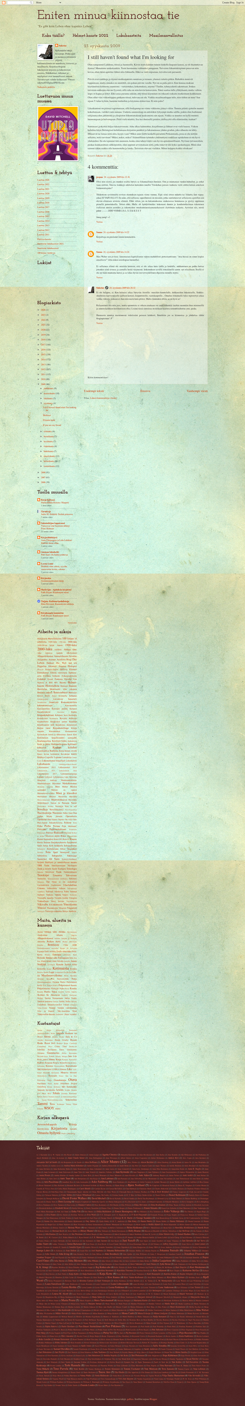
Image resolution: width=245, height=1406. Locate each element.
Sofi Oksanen (65, 1359)
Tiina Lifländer (122, 1365)
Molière (79, 1316)
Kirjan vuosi (43, 728)
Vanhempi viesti (197, 391)
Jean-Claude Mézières (117, 1244)
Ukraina (74, 1001)
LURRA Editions (59, 1069)
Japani (74, 961)
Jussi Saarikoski (121, 1264)
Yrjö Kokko (48, 1385)
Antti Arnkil (188, 1175)
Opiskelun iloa (44, 819)
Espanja (40, 951)
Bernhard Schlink (89, 1185)
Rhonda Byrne (118, 1339)
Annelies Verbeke (105, 1172)
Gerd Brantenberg (162, 1218)
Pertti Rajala (144, 1329)
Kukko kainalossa (69, 741)
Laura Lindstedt (101, 1284)
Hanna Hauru (146, 1221)
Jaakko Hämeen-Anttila (145, 1237)
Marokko (73, 975)
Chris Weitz (111, 1192)
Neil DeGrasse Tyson (93, 1320)
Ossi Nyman (164, 1323)
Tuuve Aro (104, 1372)
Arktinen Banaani (64, 1033)
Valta (66, 891)
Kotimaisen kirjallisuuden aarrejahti (57, 737)
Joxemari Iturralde (192, 1257)
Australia (41, 941)
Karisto (40, 1062)
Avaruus (52, 659)
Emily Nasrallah (92, 1208)
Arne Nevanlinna (166, 1178)
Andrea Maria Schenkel (73, 1165)
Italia (54, 961)
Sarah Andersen (150, 1349)
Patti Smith (145, 1326)
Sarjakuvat (72, 842)
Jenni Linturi (200, 1244)
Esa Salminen (155, 1211)
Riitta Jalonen (61, 1342)
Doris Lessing (64, 1201)
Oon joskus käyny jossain (57, 814)
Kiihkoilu (73, 718)
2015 (43, 354)
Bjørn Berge (120, 1185)
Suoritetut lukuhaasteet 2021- (50, 243)
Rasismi (67, 832)
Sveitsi (40, 998)
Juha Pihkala (92, 1260)
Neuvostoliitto (63, 978)
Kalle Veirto (132, 1267)
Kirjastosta (59, 1128)
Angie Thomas (160, 1165)
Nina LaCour (64, 1323)
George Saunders (144, 1217)
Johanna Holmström (116, 1250)
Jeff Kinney (155, 1244)
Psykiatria (73, 829)
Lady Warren (181, 1280)
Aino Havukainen (145, 1154)
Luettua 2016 (43, 211)
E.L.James (142, 1201)
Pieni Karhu (53, 1083)
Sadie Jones (86, 1345)
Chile (65, 945)
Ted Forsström (192, 1362)
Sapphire (137, 1349)
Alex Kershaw (200, 1158)
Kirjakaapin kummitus (52, 612)
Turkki (62, 1001)
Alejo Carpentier (141, 1158)
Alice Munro (109, 1161)
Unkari (66, 1004)
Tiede (59, 871)
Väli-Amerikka (63, 1011)
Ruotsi (47, 991)
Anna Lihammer (96, 1169)
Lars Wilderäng (195, 1280)
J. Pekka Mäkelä (67, 1237)
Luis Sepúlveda (139, 1294)
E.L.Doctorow (130, 1201)
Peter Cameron (172, 1329)
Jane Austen (101, 1240)
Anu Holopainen (80, 1178)
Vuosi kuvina (57, 901)
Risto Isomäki (76, 1342)
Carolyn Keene (100, 1188)
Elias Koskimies (101, 1205)
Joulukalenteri (42, 699)
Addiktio (58, 649)
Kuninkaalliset (43, 750)
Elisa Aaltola (186, 1205)
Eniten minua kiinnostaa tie (108, 15)
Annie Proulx (44, 1175)
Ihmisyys (73, 692)
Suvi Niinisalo (52, 1362)
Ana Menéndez (200, 1162)
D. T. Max (130, 1195)
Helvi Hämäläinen (153, 1227)
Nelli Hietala (110, 1320)
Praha (62, 988)
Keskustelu (54, 718)
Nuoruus (57, 812)
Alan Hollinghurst (95, 1158)
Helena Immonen (199, 1224)
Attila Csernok (145, 1182)
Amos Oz (187, 1162)
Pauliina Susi (201, 1326)
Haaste (63, 682)
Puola (67, 988)
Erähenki (56, 675)
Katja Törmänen (138, 1274)
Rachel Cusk (82, 1336)
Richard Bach (145, 1339)
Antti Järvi (53, 1178)
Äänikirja (72, 911)
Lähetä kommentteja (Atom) (103, 398)
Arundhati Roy (67, 1182)
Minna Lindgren (161, 1313)
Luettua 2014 (43, 220)
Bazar (47, 1043)
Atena (47, 1036)
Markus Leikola (74, 1307)
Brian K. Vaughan (185, 1185)
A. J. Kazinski (41, 1154)
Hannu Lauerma (194, 1221)
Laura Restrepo (138, 1284)
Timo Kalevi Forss (199, 1365)
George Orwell (106, 1218)
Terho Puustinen (91, 1365)
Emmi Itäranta (151, 1208)
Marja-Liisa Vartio (78, 1303)
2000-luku (44, 648)
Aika (39, 653)
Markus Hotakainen (43, 1307)
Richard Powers (187, 1339)
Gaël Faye (94, 1218)
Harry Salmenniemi (95, 1224)
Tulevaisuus (71, 875)
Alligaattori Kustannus (66, 1030)
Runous (73, 839)
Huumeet (64, 686)
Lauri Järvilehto (195, 1284)
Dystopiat (72, 666)
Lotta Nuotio (201, 1290)
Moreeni (73, 1072)
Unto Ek (175, 1372)
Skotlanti (41, 995)
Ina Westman (77, 1234)
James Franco (44, 1240)
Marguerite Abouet (180, 1297)
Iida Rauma (50, 1234)
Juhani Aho (118, 1261)
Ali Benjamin (66, 1162)
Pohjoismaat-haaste (68, 985)
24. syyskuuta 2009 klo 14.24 (116, 251)
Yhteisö (41, 907)
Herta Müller (72, 1231)
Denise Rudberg (191, 1198)
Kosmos (49, 1065)
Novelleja (42, 809)
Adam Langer (94, 1154)
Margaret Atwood (145, 1297)
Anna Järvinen (44, 1169)
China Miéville (97, 1192)
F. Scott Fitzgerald (139, 1214)
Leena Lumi (47, 563)
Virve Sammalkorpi (108, 1379)
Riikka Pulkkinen (45, 1342)
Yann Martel (138, 1382)
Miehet (65, 786)
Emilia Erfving (77, 1208)
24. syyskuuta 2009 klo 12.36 (117, 177)
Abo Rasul (68, 1154)
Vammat (73, 891)
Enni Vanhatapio (200, 1208)
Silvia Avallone (67, 1355)
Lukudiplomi (71, 760)
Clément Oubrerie (51, 1195)
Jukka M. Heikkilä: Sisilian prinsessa (57, 514)
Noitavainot (41, 806)
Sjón (38, 1359)
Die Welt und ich (66, 662)
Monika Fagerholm (93, 1316)
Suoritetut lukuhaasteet (48, 248)
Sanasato (41, 1090)
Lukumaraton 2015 (46, 770)
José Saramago (138, 1257)
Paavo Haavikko (195, 1323)
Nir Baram (76, 1323)
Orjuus (54, 819)
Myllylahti (52, 1075)
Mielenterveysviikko (46, 793)
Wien (74, 1011)
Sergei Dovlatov (155, 1352)
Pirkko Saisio (41, 1336)
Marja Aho (43, 1303)
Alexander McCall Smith (46, 1162)
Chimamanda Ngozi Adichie (78, 1192)
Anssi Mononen (101, 1175)
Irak (75, 958)
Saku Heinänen (144, 1346)
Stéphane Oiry (109, 1359)
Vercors (128, 1375)
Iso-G (47, 695)
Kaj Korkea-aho (103, 1267)
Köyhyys (41, 757)
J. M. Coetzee (52, 1237)
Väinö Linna (158, 1379)
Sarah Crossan (166, 1349)
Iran (38, 961)
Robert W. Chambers (150, 1342)
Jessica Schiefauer (182, 1247)
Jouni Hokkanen (166, 1257)
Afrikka (61, 931)
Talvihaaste (72, 865)
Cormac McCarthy (102, 1195)
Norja (74, 978)
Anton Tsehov (174, 1175)
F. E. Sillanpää (105, 1214)
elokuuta (48, 431)
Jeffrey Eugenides (170, 1244)
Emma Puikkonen (134, 1208)
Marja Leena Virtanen (59, 1303)
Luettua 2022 (43, 184)
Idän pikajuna (70, 689)
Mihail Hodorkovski (119, 1310)
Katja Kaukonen (89, 1273)
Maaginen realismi (47, 780)
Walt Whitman (200, 1379)
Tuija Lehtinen (199, 1368)
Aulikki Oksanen (160, 1182)
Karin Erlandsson (69, 1270)
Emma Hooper (119, 1208)
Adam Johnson (80, 1154)
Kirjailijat (73, 721)
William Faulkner (56, 1382)
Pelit (75, 822)
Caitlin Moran (200, 1185)
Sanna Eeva (95, 1349)
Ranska (73, 988)
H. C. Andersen (118, 1221)
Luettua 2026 (43, 179)
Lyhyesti (48, 777)
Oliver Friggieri (120, 1323)
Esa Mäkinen (142, 1211)
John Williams (141, 1254)
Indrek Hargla (91, 1234)
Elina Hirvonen (140, 1204)
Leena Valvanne (134, 1287)
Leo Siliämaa (182, 1287)
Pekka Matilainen (74, 1329)
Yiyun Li (180, 1382)
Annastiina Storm (178, 1169)
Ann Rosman (204, 1165)
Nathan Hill (59, 1320)
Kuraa (61, 750)
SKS (63, 1086)
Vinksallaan (42, 901)
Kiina (74, 964)
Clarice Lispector (179, 1192)
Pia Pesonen (131, 1332)
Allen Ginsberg (162, 1162)
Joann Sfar (84, 1250)
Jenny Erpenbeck (122, 1247)
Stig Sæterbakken (94, 1359)
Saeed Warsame (101, 1346)
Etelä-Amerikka (63, 951)
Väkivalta (42, 904)
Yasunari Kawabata (153, 1382)
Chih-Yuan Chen (57, 1192)
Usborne (40, 1108)
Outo (75, 819)
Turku (67, 1001)
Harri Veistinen (79, 1224)
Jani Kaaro (115, 1240)
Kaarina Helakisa (58, 1267)
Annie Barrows (203, 1172)
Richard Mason (172, 1339)
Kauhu (74, 712)
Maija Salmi (97, 1297)
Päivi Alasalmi (67, 1336)
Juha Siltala (106, 1261)
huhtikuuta (49, 451)
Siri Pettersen (137, 1355)
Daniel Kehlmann (177, 1194)
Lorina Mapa (188, 1290)
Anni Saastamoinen (169, 1172)
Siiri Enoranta (53, 1355)
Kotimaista (61, 968)
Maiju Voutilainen (127, 1297)
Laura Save (167, 1284)
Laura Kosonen (86, 1284)
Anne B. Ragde (194, 1168)
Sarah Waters (180, 1349)
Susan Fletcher (192, 1358)
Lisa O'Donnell (123, 1290)
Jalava (45, 1059)
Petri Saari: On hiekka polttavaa (54, 554)
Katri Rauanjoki (153, 1273)
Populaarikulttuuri (58, 829)
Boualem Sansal (168, 1185)
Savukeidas (50, 1090)
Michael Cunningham (82, 1310)
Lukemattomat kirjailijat (53, 760)
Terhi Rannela (72, 1365)
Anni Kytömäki (122, 1172)
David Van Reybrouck (146, 1198)
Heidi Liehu (140, 1224)
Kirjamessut (72, 724)
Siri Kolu (124, 1355)
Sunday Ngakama (176, 1359)
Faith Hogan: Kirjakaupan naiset (55, 592)
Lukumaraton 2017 (47, 773)
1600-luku (52, 641)
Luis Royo (126, 1294)
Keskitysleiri (42, 718)
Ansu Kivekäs (130, 1175)
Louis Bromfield (42, 1294)
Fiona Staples (172, 1214)
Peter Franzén (200, 1329)
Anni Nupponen (139, 1172)
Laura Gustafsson (53, 1283)
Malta (66, 975)
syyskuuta (48, 403)
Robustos (57, 1087)
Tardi (156, 1362)
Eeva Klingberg (203, 1201)
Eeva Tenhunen (44, 1205)
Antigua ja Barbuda (69, 938)
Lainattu (73, 1128)
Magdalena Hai (51, 1297)
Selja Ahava (141, 1352)
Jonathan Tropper (43, 1257)
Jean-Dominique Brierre (138, 1244)
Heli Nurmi (102, 1227)
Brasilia (40, 945)
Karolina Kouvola (143, 1270)
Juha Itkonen (75, 1260)
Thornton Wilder (107, 1365)
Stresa (45, 1096)
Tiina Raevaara (166, 1365)
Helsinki (41, 957)
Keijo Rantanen (203, 1274)
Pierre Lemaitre (159, 1333)
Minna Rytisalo (193, 1313)
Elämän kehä (49, 420)
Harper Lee (52, 1224)
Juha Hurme (59, 1260)
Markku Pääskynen (138, 1303)
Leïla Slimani (53, 1290)
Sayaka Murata (128, 1352)
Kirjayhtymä (65, 1062)
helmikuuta (49, 461)
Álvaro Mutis (103, 1385)
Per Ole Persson (116, 1329)
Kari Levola (40, 1270)
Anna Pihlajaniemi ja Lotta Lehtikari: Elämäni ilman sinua (56, 541)
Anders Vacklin (42, 1165)
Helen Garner (185, 1224)
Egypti (62, 948)
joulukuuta (49, 388)
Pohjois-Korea (52, 985)
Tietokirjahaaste (70, 872)
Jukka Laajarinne (161, 1260)
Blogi (69, 659)
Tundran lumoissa (44, 1001)
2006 (43, 482)
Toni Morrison (150, 1368)
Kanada (59, 964)
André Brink (124, 1165)
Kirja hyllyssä (48, 499)
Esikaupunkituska (69, 675)
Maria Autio (41, 1300)
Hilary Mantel (87, 1230)
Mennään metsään (45, 786)
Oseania (55, 982)
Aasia (40, 931)
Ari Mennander (151, 1178)
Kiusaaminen (54, 731)
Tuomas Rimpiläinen (60, 1372)
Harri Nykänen (64, 1224)
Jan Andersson (73, 1240)
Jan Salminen (88, 1240)
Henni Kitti (167, 1227)
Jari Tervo (201, 1240)
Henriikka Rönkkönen (184, 1227)
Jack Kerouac (187, 1237)
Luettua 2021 (43, 189)
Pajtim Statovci (51, 1326)
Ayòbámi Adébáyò (190, 1182)
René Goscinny (92, 1339)
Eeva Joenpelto (188, 1201)
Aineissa (48, 653)
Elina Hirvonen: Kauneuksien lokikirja (57, 603)
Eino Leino (71, 1205)
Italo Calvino (199, 1234)
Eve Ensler (64, 1214)
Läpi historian (71, 777)
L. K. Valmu (148, 1280)
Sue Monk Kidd (124, 1359)
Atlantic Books (58, 1037)
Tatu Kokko (177, 1362)
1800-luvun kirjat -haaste (50, 645)
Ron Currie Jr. (181, 1342)
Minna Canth (128, 1313)
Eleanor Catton (84, 1204)
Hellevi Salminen (116, 1227)
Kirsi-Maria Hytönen (176, 1277)
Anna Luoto (109, 1169)
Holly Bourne (134, 1230)
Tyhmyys (40, 882)
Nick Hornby (148, 1320)
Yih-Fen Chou (168, 1382)
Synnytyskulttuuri (69, 859)
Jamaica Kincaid (202, 1237)
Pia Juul (120, 1333)
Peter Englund (187, 1329)
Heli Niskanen (89, 1227)
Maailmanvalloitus (166, 36)
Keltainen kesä (61, 715)
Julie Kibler (69, 1264)
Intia (71, 957)
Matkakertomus (69, 783)
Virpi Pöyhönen (92, 1379)
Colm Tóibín (66, 1195)
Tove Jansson (168, 1368)
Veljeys (65, 894)
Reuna (49, 1087)
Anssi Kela (87, 1175)
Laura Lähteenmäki (120, 1283)
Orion (49, 1080)
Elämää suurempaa (58, 672)
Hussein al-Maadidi (152, 1231)
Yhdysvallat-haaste (46, 1014)
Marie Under (156, 1300)
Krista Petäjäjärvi (55, 1280)
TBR (39, 865)
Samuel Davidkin (62, 1348)
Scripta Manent (71, 1090)
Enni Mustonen (185, 1208)
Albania (59, 935)
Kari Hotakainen (198, 1267)
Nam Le (173, 1316)
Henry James (44, 1231)
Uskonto (41, 888)
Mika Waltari (202, 1310)
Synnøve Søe (129, 1362)
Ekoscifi (40, 669)
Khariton (58, 1277)
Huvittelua (42, 689)
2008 (43, 472)
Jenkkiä (41, 964)
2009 (43, 384)
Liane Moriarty (67, 1290)
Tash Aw (164, 1362)
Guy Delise (90, 1221)
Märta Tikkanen (143, 1316)
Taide (46, 865)
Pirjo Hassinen (186, 1332)
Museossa (62, 796)
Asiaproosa (42, 659)
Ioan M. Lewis (150, 1234)
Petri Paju (67, 1333)
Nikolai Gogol (50, 1323)
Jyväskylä (51, 964)
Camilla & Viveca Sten (45, 1188)
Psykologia (41, 833)
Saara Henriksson (43, 1346)
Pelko (40, 826)
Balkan (50, 941)
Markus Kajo (60, 1307)
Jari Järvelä (187, 1240)
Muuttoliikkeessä (59, 799)
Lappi (51, 972)
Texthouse (60, 1104)
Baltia (58, 941)
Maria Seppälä (85, 1300)
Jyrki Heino (165, 1263)
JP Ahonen (129, 1237)
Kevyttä (63, 718)
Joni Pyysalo (59, 1257)
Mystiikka (72, 799)
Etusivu (145, 391)
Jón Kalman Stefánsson (197, 1264)
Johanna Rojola (150, 1250)
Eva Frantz (51, 1214)
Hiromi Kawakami (118, 1231)
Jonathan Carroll (174, 1254)
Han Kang (132, 1221)
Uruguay (73, 1004)
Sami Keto (205, 1346)
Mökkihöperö (43, 803)
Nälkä (65, 813)
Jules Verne (57, 1264)
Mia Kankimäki (64, 1310)
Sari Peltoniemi (45, 1352)
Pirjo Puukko (201, 1333)
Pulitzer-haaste (44, 239)
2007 (43, 477)
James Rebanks (59, 1240)
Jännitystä (53, 702)
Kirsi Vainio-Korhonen (133, 1277)
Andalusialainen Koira (46, 1033)
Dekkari (50, 662)
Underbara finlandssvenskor (49, 1004)
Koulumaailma (44, 740)
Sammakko (72, 1086)
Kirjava (56, 1062)
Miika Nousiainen (136, 1310)
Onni (70, 813)
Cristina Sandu (117, 1195)
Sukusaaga (72, 855)
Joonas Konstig (103, 1257)
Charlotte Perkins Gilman (196, 1188)
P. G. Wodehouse (178, 1323)
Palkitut (67, 822)
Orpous (61, 819)
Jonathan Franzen (194, 1253)
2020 (43, 329)
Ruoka (40, 842)
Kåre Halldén (134, 1280)
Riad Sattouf (132, 1339)
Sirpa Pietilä (185, 1355)
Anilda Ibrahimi (175, 1165)
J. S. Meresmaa (98, 1237)
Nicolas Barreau (162, 1320)
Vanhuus (41, 894)
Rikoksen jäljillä (53, 836)
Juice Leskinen (131, 1261)
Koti (75, 734)
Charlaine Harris (145, 1188)
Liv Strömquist (155, 1290)
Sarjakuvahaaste (58, 842)
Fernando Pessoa (156, 1214)
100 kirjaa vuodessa (46, 252)
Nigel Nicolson (194, 1320)
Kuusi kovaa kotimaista (48, 754)
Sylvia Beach (115, 1362)
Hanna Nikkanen (177, 1221)
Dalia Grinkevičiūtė (144, 1195)
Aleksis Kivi (173, 1157)
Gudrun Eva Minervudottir (54, 1221)
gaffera (130, 1399)
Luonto (40, 776)
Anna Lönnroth (123, 1169)
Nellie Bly (122, 1320)
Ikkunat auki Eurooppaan (57, 957)
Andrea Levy (56, 1165)
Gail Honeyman (52, 1218)
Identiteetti (55, 689)
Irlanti (43, 961)
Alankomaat (42, 935)
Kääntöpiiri (46, 1069)
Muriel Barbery (128, 1316)
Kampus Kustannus (69, 1059)
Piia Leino (172, 1333)
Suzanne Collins (80, 1362)
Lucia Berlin (113, 1294)
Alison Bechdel (147, 1162)
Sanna (99, 232)
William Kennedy (73, 1382)
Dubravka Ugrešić (98, 1201)
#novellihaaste (55, 638)
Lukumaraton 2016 (68, 770)
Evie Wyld (91, 1214)
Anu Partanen (122, 1178)
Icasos (52, 1056)
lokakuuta (48, 398)
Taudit (54, 868)
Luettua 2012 (43, 230)
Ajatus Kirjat (44, 1030)
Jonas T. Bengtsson (157, 1254)
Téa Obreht (119, 1372)
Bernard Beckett (73, 1185)
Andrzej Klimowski (109, 1165)
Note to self (71, 806)
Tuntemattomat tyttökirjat (58, 878)
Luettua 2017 (43, 207)
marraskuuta (50, 393)
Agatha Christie (109, 1154)
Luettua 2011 (43, 234)
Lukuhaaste (43, 764)
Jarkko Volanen (58, 1244)
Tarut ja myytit (44, 868)
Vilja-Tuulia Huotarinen (173, 1375)
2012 (43, 369)
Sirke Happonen (154, 1355)
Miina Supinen (171, 1310)
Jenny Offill (153, 1247)
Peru (44, 985)
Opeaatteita (71, 816)
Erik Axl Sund (62, 1211)
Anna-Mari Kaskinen (160, 1169)
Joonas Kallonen (88, 1257)
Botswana (73, 941)
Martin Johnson (89, 1307)
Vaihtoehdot (52, 888)
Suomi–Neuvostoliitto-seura (52, 1100)
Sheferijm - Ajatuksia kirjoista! (56, 589)
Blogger (153, 1399)
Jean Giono (90, 1244)
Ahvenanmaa (72, 932)
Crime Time (61, 1046)
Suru (57, 859)
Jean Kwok (102, 1244)
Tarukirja (46, 511)
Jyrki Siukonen (179, 1264)
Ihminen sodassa (45, 692)
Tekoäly (40, 872)
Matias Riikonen (136, 1307)
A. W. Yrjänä (55, 1154)
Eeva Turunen (59, 1205)
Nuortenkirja (44, 812)
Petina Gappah (54, 1333)
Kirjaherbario (42, 721)
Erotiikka (47, 675)
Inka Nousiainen (106, 1234)
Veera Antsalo (44, 1375)
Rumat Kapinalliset (45, 839)
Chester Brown (42, 1192)
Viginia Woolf (154, 1375)
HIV (56, 682)
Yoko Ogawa (191, 1382)
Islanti (49, 961)
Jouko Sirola (151, 1257)
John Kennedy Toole (81, 1254)
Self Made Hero (44, 1093)
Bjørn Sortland (136, 1185)
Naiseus (65, 802)
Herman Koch (58, 1230)
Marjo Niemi (110, 1303)
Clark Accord (194, 1192)
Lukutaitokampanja (69, 773)
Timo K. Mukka (182, 1365)
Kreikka (73, 968)
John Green (50, 1254)
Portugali (55, 988)
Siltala (56, 1093)
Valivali (49, 891)
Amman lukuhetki (50, 552)
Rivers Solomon (90, 1342)
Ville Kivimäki (194, 1375)
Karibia (68, 964)
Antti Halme (201, 1175)
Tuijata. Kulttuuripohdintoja (55, 601)
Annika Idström (60, 1175)
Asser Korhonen (118, 1182)
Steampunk (64, 852)
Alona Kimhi (176, 1162)
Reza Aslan (105, 1339)
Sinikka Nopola (110, 1355)
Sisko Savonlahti (199, 1355)
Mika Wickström (45, 1313)
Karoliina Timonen (125, 1270)
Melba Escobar (195, 1307)
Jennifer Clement (43, 1247)
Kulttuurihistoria (59, 744)
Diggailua (41, 666)
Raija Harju (94, 1336)
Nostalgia (59, 806)
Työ (48, 881)
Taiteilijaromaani (58, 865)
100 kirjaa (68, 638)
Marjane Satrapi (95, 1303)
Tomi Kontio (79, 1368)
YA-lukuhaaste (56, 904)
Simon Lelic (80, 1355)
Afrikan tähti (70, 649)
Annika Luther (74, 1175)
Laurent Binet (180, 1284)
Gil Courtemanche (193, 1218)
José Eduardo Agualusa (120, 1257)
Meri (57, 786)
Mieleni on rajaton (64, 789)
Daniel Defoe (161, 1195)
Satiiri (39, 845)
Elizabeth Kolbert (45, 1208)
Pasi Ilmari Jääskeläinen (90, 1326)
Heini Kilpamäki (170, 1224)
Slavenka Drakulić (50, 1359)
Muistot (52, 796)
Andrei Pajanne (93, 1165)
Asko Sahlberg (99, 1181)
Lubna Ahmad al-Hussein (95, 1294)
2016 (43, 349)
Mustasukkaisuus (43, 800)
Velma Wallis (85, 1375)
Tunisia (55, 1001)
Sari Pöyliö (59, 1352)
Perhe (47, 826)
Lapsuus (58, 757)
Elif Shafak (114, 1205)
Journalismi (58, 699)
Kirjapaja (48, 1062)
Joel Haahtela (97, 1250)
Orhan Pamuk (151, 1323)
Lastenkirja (66, 757)
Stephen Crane (79, 1359)
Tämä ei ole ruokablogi (64, 881)
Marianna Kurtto (141, 1300)
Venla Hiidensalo (102, 1375)
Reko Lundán (44, 1339)
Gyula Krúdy (104, 1221)
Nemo (61, 1076)
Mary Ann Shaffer (105, 1307)
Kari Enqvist (181, 1267)
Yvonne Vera (60, 1385)
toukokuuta (49, 446)
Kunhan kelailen (65, 747)
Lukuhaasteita (128, 36)
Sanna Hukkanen (124, 1349)
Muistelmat (42, 796)
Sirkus (62, 848)
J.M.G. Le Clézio (115, 1237)
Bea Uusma (204, 1182)
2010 (43, 379)
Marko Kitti (170, 1303)
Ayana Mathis (174, 1182)
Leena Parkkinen (116, 1287)
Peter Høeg (41, 1332)
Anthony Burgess (159, 1175)
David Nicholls (115, 1198)
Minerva (64, 1072)
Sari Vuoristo (72, 1352)
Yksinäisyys (52, 907)
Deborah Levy (162, 1198)
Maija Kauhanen (66, 1297)
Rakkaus (59, 832)
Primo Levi (54, 1336)
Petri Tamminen (80, 1333)
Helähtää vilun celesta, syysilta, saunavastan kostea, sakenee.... (54, 568)
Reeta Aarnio (171, 1336)
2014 (43, 359)
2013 (43, 364)
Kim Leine (69, 1277)
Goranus (40, 1053)
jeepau (99, 177)
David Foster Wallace (74, 1198)
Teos (52, 1104)
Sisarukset (72, 848)
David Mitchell (99, 1198)
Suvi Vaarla (65, 1362)
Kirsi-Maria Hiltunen (155, 1277)
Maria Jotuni (53, 1300)
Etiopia (47, 954)
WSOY (49, 1107)
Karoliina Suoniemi (105, 1270)
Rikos (63, 835)
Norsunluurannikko (44, 982)
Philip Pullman (94, 1333)
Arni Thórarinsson (182, 1178)
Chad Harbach (131, 1188)
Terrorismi (49, 872)
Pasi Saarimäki (131, 1326)
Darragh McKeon (52, 1198)
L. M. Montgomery (164, 1280)
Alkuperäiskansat (45, 656)
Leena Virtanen (149, 1287)
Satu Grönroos (86, 1352)
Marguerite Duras (198, 1297)
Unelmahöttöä (43, 885)
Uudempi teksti (94, 391)
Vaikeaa (62, 888)
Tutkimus (73, 878)
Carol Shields (85, 1188)
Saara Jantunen (58, 1346)
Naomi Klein (201, 1316)
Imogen (64, 1056)
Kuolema (54, 750)
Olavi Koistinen (105, 1323)
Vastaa (99, 221)
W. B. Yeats (187, 1379)
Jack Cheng (174, 1237)
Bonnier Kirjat (62, 1043)
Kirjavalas (46, 578)
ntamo (57, 1108)
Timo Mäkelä (42, 1368)
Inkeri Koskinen (121, 1234)
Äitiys (65, 911)
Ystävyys (49, 911)
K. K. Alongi (42, 1267)
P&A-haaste (42, 822)
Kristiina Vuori (70, 1280)
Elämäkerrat (43, 672)
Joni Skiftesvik (73, 1257)
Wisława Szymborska (111, 1382)
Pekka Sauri (102, 1329)
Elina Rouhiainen (158, 1204)
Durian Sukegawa (115, 1201)
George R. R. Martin (124, 1218)
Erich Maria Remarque (45, 1211)
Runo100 (58, 839)
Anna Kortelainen (79, 1169)
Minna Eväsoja (144, 1313)
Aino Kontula (173, 1154)
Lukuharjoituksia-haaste (68, 764)
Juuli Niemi (151, 1264)
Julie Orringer (82, 1264)
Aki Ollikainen (186, 1154)
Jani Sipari (144, 1240)
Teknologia (72, 868)
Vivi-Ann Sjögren (125, 1378)
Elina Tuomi (173, 1205)
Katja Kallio (74, 1273)
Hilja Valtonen (102, 1231)
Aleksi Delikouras (157, 1158)
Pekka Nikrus (90, 1329)
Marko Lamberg (184, 1303)
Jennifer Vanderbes (106, 1247)
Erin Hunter (88, 1211)
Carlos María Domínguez (66, 1188)
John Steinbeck (112, 1253)
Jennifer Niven (90, 1247)
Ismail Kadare (184, 1234)
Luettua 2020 (43, 193)
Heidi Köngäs (128, 1224)
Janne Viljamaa (173, 1240)
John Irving (64, 1253)
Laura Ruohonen (153, 1284)
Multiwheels (42, 1076)
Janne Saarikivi (157, 1240)
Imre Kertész (64, 1234)
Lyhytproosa (58, 777)
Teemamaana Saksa (61, 998)
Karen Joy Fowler (147, 1267)
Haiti (75, 954)
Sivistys (40, 852)
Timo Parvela (60, 1368)
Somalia (65, 995)
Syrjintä (40, 862)
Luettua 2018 (43, 202)
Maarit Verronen (186, 1293)
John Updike (127, 1254)
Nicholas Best (134, 1320)
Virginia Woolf (57, 1379)
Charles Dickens (177, 1188)
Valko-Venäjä (42, 1008)
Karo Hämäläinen (87, 1270)
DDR (74, 945)
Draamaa (62, 666)
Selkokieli (41, 849)
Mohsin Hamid (67, 1316)
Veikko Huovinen (70, 1375)
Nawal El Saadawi (74, 1320)
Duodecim (73, 1046)
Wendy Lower (41, 1382)
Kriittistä (56, 740)
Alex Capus (187, 1158)
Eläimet (73, 669)
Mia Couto (51, 1310)
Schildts (60, 1089)
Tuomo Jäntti (75, 1372)
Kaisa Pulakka (74, 1267)
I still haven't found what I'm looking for (59, 409)
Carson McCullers (115, 1188)
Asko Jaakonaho (82, 1182)
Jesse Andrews (166, 1247)
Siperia (74, 992)
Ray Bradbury (124, 1336)
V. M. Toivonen (203, 1372)
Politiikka (41, 829)
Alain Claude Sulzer (76, 1157)
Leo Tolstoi (195, 1287)
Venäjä (52, 1007)
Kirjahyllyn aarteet (58, 721)
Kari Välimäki (54, 1270)
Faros (61, 1049)
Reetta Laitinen (203, 1336)
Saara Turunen (72, 1346)
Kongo (49, 969)
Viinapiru (73, 898)
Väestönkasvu (71, 901)
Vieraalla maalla (45, 897)
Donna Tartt (50, 1201)
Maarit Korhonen (169, 1294)
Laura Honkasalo (71, 1284)
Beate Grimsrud (45, 1185)
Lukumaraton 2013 (46, 767)
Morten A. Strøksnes (111, 1316)
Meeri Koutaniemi (177, 1306)
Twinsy (68, 1104)
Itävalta (60, 961)
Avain (57, 1039)
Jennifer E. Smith (59, 1247)
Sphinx (40, 1096)
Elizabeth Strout (62, 1208)
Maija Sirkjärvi (111, 1297)
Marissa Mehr (187, 1300)
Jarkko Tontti (42, 1243)
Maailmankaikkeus (69, 780)
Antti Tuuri (65, 1178)
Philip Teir (108, 1332)
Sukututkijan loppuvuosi (53, 523)
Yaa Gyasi (126, 1382)
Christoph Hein (125, 1192)
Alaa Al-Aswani (58, 1158)
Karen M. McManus (164, 1267)
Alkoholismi (71, 653)
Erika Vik (76, 1211)
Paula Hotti (171, 1326)
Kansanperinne (43, 708)
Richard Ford (158, 1339)
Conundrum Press (44, 1046)
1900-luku (71, 645)
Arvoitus (73, 656)
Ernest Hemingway (124, 1211)
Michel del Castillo (101, 1310)
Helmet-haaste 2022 (90, 36)
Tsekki (74, 998)
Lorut (39, 760)
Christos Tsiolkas (140, 1192)
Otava (72, 1079)
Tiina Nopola (151, 1365)
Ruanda (40, 992)
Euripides (39, 1214)
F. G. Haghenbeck (121, 1214)
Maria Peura (68, 1300)
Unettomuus (56, 885)
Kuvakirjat (65, 754)
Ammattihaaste (61, 656)
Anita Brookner (190, 1165)
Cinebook (73, 1043)
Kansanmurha (71, 705)
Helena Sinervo (59, 1227)
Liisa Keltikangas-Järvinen (104, 1290)
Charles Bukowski (161, 1188)
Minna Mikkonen (177, 1313)
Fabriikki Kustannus (47, 1049)
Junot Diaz (94, 1264)
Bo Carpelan (154, 1185)
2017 (43, 344)
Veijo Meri (57, 1375)
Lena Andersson (166, 1287)
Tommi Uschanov (132, 1368)
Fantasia (59, 679)
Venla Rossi (117, 1375)
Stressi (74, 852)
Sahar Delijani (115, 1346)
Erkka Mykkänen (104, 1211)
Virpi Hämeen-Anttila (75, 1379)
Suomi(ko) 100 (44, 859)
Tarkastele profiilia (46, 87)
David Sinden (129, 1198)
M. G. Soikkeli (154, 1294)
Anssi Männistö (116, 1175)
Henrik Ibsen (203, 1227)
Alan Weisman (111, 1158)
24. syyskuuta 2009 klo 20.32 (122, 287)
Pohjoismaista (43, 988)
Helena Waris (74, 1227)
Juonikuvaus (41, 702)
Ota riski (68, 819)
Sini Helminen (94, 1355)
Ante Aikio (144, 1175)
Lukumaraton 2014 (67, 767)
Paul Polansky (158, 1326)
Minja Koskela (113, 1313)
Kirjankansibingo (61, 728)
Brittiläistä (53, 944)
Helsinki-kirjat (42, 1056)
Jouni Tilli (178, 1257)
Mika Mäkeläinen (186, 1310)
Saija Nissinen (129, 1346)
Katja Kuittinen (123, 1274)
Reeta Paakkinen (186, 1336)
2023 (43, 314)
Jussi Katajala (106, 1264)
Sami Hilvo (193, 1346)
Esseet (50, 679)
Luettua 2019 (43, 198)
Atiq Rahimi (132, 1182)
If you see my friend (52, 425)
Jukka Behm (144, 1261)
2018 (43, 339)
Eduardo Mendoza (172, 1201)
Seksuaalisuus (70, 845)
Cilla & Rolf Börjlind (159, 1191)
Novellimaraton (71, 809)
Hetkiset (47, 415)
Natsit (74, 802)
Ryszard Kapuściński (198, 1342)
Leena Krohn (69, 1287)
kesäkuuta (48, 441)
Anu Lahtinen (107, 1178)
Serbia (67, 992)
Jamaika (67, 961)
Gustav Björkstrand (75, 1221)
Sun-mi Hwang (161, 1359)
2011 (43, 374)
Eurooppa (57, 954)
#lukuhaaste (42, 638)
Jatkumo (73, 695)
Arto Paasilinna (51, 1181)
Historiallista (52, 685)
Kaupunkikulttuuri (45, 715)
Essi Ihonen (189, 1211)
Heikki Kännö (154, 1224)
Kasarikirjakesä (43, 712)
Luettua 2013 (43, 225)
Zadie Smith (72, 1385)
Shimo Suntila (181, 1352)
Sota (48, 852)
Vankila (58, 894)
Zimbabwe (59, 1014)
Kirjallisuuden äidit (45, 724)
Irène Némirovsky (166, 1234)
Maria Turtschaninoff (104, 1300)
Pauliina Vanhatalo (43, 1329)
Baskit (65, 941)
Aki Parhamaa (200, 1154)
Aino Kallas (160, 1154)
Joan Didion (71, 1250)
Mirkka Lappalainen (50, 1316)
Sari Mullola (193, 1349)
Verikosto (73, 895)
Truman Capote (184, 1369)
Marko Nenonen (200, 1303)
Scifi (51, 845)
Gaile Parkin (66, 1218)
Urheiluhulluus (70, 885)
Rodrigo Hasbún (167, 1342)
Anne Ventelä (90, 1172)
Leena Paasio (100, 1287)
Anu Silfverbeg (136, 1178)
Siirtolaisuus (52, 848)
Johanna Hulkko (135, 1250)
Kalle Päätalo (119, 1267)
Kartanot (73, 708)
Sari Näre (205, 1349)
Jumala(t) (72, 698)
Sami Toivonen (44, 1349)
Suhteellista (42, 855)
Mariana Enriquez (124, 1300)
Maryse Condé (121, 1307)
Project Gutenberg (68, 1133)
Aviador (65, 1040)
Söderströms (71, 1099)
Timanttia (57, 875)
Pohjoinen (64, 1083)
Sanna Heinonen (109, 1349)
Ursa (75, 1104)
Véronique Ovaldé (173, 1379)
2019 (43, 334)
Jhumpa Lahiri (43, 1250)
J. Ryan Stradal (83, 1237)
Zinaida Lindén (87, 1385)
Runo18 (66, 839)
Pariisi (62, 982)
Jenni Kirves (186, 1244)
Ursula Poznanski (187, 1372)
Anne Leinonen (49, 1172)
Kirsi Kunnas (114, 1277)
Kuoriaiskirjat (59, 1066)
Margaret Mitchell (163, 1297)
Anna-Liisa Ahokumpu (140, 1169)
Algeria (74, 935)
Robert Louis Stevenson (109, 1342)
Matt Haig (150, 1307)
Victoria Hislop (139, 1375)
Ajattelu (59, 653)
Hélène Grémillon (169, 1231)
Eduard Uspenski (156, 1201)
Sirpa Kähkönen (170, 1355)
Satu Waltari (114, 1352)
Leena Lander (86, 1287)
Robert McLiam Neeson (130, 1342)
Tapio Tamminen (144, 1362)
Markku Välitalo (155, 1303)
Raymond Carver (138, 1336)
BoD (53, 1043)
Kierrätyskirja (43, 1128)
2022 (43, 319)
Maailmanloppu (43, 783)
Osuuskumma (60, 1080)
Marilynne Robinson (171, 1300)
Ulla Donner (145, 1372)
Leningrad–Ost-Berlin (63, 972)
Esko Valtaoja (172, 1211)
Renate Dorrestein (61, 1339)
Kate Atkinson (159, 1270)
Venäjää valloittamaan (67, 1007)
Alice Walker (132, 1162)
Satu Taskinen (100, 1352)
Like (69, 1069)
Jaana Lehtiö (162, 1237)
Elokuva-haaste (51, 669)
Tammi (42, 1103)
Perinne (56, 826)
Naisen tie (55, 803)
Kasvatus (60, 712)
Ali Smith (77, 1162)
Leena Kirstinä (52, 1287)
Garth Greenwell (80, 1218)
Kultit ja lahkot (43, 744)
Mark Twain (123, 1303)
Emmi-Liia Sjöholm (168, 1208)
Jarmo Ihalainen (74, 1243)
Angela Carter (147, 1165)
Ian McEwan (184, 1230)
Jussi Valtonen (136, 1264)
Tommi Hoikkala (94, 1369)
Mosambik (50, 979)
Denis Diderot (176, 1198)
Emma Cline (106, 1208)
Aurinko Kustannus (45, 1040)
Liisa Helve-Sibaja (83, 1290)
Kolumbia (41, 968)
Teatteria (62, 868)
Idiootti (58, 1056)
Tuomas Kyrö (42, 1372)
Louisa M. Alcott (60, 1293)
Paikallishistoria (55, 822)
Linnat (74, 757)
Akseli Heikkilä (42, 1158)
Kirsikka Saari (194, 1277)
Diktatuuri (52, 666)
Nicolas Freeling (178, 1320)
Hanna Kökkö (161, 1221)
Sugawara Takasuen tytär (142, 1359)
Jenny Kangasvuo (139, 1247)
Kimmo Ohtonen (83, 1277)
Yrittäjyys (41, 911)
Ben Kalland (59, 1185)
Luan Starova (77, 1294)
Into (70, 1056)
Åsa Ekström (116, 1385)
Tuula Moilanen (89, 1372)
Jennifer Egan (75, 1247)
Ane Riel (135, 1165)
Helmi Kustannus (69, 1053)
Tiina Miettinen (137, 1365)
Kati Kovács (50, 1274)
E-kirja (73, 1124)
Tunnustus (41, 878)
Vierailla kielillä (61, 898)
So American (53, 994)
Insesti (40, 695)
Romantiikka (72, 836)
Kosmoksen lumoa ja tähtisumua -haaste (54, 734)
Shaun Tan (168, 1352)
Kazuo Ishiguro (186, 1273)
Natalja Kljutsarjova (44, 1320)
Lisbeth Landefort (139, 1290)
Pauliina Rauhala (185, 1326)
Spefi (55, 852)
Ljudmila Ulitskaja (173, 1290)
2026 (43, 309)
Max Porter (162, 1307)
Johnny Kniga (55, 1059)
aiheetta (58, 911)
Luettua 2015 (43, 216)
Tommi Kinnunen (112, 1368)
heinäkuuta (49, 436)
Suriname (73, 995)
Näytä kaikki (72, 623)
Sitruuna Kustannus (69, 1093)
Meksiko (40, 979)
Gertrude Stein (177, 1218)
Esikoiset (41, 679)
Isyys (54, 695)
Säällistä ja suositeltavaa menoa (61, 862)
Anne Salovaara (65, 1172)
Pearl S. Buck (59, 1329)
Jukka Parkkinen (182, 1261)
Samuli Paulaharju (80, 1349)
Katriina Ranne (170, 1273)
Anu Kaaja (94, 1178)
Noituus (50, 806)
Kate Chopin (174, 1270)
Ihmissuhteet (60, 692)
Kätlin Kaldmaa (120, 1280)
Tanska (48, 998)
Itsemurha (63, 695)
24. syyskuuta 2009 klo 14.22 (116, 232)
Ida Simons (197, 1231)
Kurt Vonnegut (103, 1280)
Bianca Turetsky (106, 1185)
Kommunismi (71, 731)
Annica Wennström (187, 1172)
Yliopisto (62, 908)
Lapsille (49, 757)
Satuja (45, 845)
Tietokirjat (43, 875)
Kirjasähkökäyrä (49, 537)
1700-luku (62, 642)
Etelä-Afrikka (50, 951)
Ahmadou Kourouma (128, 1154)
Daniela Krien (194, 1195)
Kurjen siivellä (71, 750)
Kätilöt (74, 754)
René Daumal (78, 1339)
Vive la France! (46, 1011)
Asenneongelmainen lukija (52, 580)
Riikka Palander (202, 1339)
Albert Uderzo (126, 1158)
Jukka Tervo (196, 1261)
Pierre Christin (145, 1333)
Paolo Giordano (68, 1326)
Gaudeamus (72, 1049)
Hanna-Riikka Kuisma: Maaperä (55, 502)
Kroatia (40, 972)
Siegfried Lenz (196, 1352)
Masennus (56, 783)
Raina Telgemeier (108, 1336)
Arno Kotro (196, 1178)
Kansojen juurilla (60, 708)
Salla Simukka (160, 1345)
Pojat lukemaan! (69, 826)
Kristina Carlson (87, 1280)
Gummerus (53, 1052)
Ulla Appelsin (133, 1372)
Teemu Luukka (55, 1365)
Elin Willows (126, 1205)
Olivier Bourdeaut (136, 1323)
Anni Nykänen (153, 1172)
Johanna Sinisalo (169, 1250)
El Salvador (72, 948)
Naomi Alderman (186, 1316)
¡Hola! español (70, 1014)
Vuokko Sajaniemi (144, 1379)
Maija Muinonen (82, 1297)
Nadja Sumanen (159, 1316)
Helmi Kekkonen (134, 1227)
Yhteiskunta (70, 904)
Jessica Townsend (199, 1247)
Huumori (73, 685)
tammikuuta (49, 466)
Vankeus (49, 894)
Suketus (100, 287)
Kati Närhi (62, 1274)
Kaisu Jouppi (88, 1267)
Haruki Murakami (112, 1224)
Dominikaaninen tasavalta (47, 948)
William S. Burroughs (91, 1382)
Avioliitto (61, 659)
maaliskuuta (50, 456)
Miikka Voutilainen (155, 1310)
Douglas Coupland (82, 1201)
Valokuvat (58, 891)
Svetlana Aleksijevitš (98, 1362)
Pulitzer (49, 832)
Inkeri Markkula (136, 1234)
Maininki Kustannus (51, 1072)
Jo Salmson (58, 1250)
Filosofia (67, 679)
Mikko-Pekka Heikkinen (80, 1313)
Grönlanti (67, 954)
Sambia (61, 992)
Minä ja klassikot (66, 793)
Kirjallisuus (60, 724)
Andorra (57, 938)
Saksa (54, 991)
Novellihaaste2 (56, 809)
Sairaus (47, 842)
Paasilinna (41, 1083)
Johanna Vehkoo (191, 1250)
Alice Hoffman (91, 1162)
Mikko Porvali (61, 1313)
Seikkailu (58, 845)
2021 (43, 324)
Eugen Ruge (201, 1211)
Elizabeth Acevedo (201, 1205)
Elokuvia (63, 669)
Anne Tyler (78, 1172)
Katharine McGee (191, 1270)
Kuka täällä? (53, 36)
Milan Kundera (98, 1313)
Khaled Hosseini (45, 1277)
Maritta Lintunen (202, 1300)
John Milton (96, 1254)
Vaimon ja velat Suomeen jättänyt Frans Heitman (55, 527)
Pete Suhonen (157, 1329)
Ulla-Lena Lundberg (161, 1372)
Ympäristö (72, 907)
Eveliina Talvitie (77, 1214)
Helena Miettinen (43, 1227)
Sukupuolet (57, 855)
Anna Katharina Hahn (61, 1169)
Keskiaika (73, 715)
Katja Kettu (106, 1273)
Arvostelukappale (47, 1124)
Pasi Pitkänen (113, 1326)
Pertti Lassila (131, 1329)
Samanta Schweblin (177, 1346)
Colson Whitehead (83, 1195)
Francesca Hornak (187, 1214)
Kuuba (46, 972)
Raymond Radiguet (155, 1336)
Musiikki (73, 796)
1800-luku (72, 641)
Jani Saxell (128, 1240)
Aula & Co (71, 1036)
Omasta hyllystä (48, 1132)
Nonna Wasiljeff (89, 1323)
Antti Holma (41, 1178)
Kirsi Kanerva (98, 1277)
